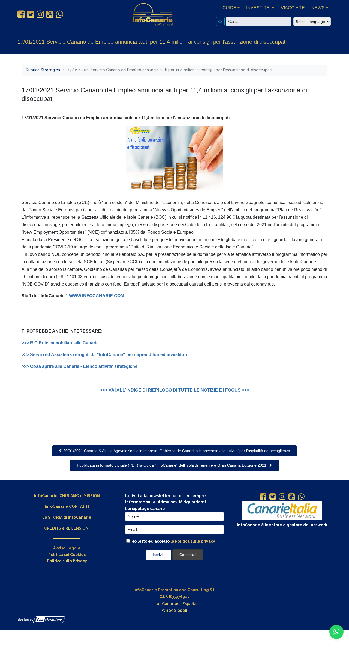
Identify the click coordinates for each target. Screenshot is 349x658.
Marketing (49, 619)
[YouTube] (291, 497)
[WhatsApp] (301, 497)
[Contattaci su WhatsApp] (336, 632)
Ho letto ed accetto (173, 541)
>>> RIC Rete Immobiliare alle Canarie (61, 343)
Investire (258, 7)
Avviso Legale (67, 548)
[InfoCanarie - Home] (153, 14)
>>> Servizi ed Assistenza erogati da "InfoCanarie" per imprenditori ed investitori (104, 354)
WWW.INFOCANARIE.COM (96, 295)
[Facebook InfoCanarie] (21, 14)
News (318, 7)
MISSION (91, 496)
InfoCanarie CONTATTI (67, 506)
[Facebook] (263, 497)
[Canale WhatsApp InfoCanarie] (59, 14)
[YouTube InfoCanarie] (49, 14)
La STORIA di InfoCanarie (66, 517)
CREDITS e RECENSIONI (66, 528)
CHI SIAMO (69, 496)
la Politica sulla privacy (192, 541)
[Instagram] (282, 497)
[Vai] (220, 21)
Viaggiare (293, 7)
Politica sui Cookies (67, 554)
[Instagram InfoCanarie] (40, 14)
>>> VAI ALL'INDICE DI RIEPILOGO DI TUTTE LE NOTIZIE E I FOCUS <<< (174, 390)
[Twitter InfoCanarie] (30, 14)
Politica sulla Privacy (67, 561)
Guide (229, 7)
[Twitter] (272, 497)
